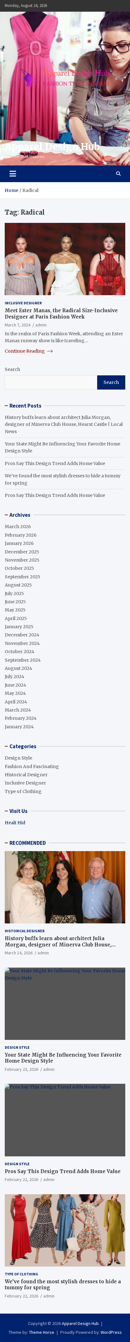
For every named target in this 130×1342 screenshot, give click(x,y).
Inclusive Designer (23, 303)
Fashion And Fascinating (32, 766)
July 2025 (14, 593)
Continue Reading (25, 351)
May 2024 (15, 693)
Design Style (18, 758)
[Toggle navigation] (13, 173)
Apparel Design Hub (52, 146)
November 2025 (22, 560)
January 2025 (19, 626)
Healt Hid (15, 823)
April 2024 (16, 702)
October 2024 (19, 651)
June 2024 (15, 685)
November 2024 (22, 643)
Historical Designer (26, 775)
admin (41, 325)
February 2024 (21, 718)
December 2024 (22, 635)
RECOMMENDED (27, 842)
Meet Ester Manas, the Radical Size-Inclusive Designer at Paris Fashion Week (61, 313)
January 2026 (19, 543)
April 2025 (16, 618)
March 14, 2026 (18, 953)
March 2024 (18, 710)
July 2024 (14, 676)
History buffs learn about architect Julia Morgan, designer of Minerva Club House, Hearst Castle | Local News (64, 424)
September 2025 (22, 577)
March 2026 (18, 526)
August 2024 (18, 668)
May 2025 (15, 610)
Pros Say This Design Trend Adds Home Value (55, 463)
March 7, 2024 (17, 325)
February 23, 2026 (21, 1069)
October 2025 (19, 568)
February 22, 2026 (21, 1179)
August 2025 (18, 585)
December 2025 (22, 552)
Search (12, 369)
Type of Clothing (23, 791)
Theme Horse (41, 1332)
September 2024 (23, 660)
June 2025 (15, 602)
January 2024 (19, 727)
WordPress (111, 1332)
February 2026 (21, 535)
